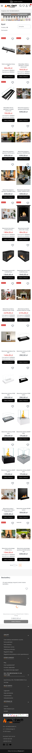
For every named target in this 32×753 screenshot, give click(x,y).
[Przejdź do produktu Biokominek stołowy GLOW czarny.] (23, 337)
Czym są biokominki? (9, 665)
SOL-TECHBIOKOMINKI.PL (10, 11)
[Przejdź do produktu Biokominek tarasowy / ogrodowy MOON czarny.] (8, 137)
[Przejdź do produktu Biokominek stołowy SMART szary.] (23, 456)
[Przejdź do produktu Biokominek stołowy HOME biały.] (8, 379)
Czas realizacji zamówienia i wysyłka (13, 639)
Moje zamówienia (8, 693)
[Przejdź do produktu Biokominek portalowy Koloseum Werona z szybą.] (23, 294)
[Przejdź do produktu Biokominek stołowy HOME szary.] (8, 417)
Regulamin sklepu (8, 652)
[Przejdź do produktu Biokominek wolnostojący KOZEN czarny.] (8, 534)
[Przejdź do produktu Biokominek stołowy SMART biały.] (23, 417)
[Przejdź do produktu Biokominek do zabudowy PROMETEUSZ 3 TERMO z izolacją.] (16, 600)
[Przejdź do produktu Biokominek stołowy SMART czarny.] (8, 456)
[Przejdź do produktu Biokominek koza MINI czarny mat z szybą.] (23, 214)
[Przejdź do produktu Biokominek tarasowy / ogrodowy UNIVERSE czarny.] (8, 175)
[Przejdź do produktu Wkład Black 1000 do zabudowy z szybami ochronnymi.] (23, 50)
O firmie (6, 706)
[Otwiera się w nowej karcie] (4, 745)
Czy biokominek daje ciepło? (11, 670)
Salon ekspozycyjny (9, 708)
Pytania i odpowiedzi (9, 667)
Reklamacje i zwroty (9, 647)
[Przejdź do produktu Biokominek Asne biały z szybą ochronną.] (8, 214)
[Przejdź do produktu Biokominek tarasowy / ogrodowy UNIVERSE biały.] (23, 137)
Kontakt (6, 711)
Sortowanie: (4, 30)
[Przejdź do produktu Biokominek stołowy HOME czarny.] (23, 379)
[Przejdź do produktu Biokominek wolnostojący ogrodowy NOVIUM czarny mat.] (23, 534)
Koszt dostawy (8, 644)
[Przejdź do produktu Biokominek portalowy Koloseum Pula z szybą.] (8, 294)
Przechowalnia (7, 695)
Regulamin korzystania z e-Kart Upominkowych (16, 654)
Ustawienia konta (8, 698)
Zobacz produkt (8, 76)
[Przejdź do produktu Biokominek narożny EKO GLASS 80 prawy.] (23, 256)
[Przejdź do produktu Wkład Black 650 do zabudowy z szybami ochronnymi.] (8, 93)
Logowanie (6, 690)
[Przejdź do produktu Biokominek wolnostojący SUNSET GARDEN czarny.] (23, 175)
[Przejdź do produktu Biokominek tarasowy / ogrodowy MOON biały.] (23, 93)
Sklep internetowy (15, 751)
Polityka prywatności (9, 649)
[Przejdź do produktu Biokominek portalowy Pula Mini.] (8, 337)
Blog (5, 662)
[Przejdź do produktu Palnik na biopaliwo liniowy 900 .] (8, 50)
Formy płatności (8, 642)
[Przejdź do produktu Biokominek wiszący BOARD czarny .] (23, 494)
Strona (11, 565)
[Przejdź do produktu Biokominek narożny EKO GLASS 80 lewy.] (8, 256)
